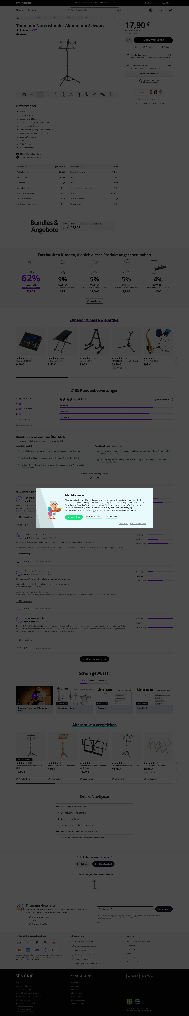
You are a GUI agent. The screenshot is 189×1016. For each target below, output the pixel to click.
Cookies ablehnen (94, 516)
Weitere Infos (111, 516)
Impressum (123, 524)
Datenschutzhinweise (138, 524)
